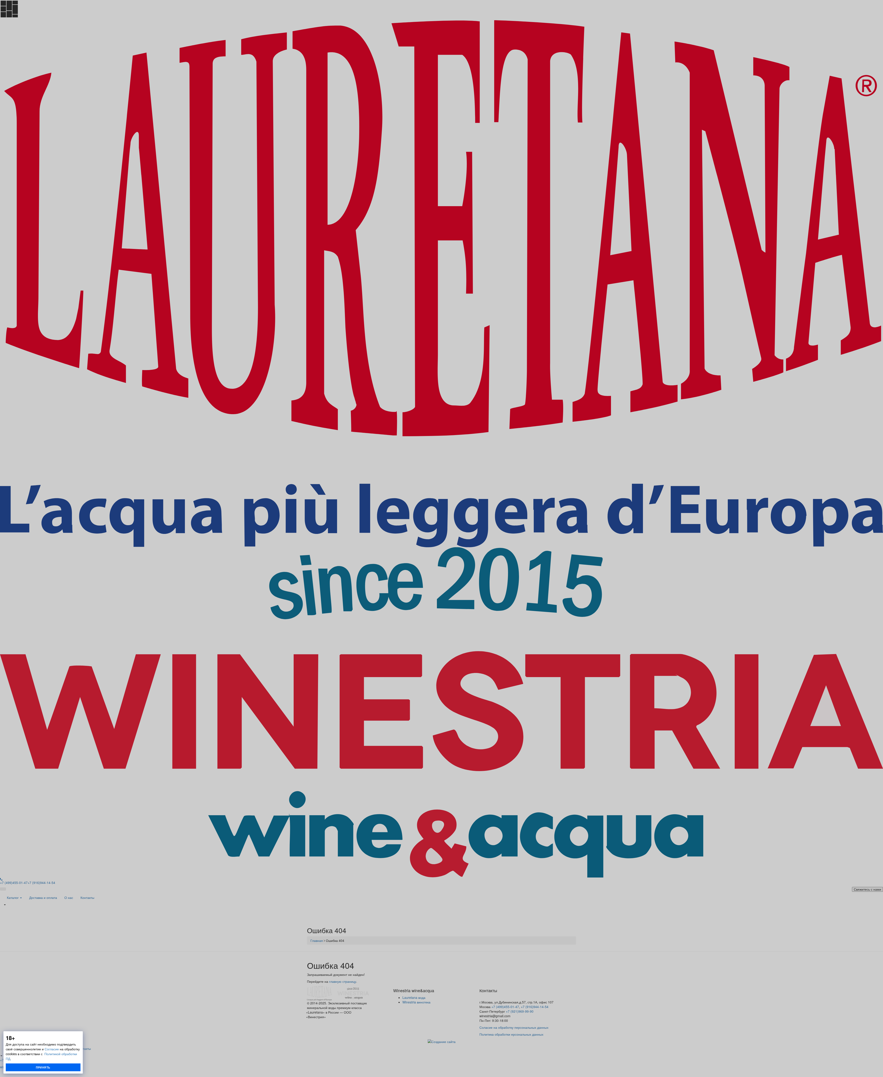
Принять (43, 1067)
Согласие (52, 1049)
